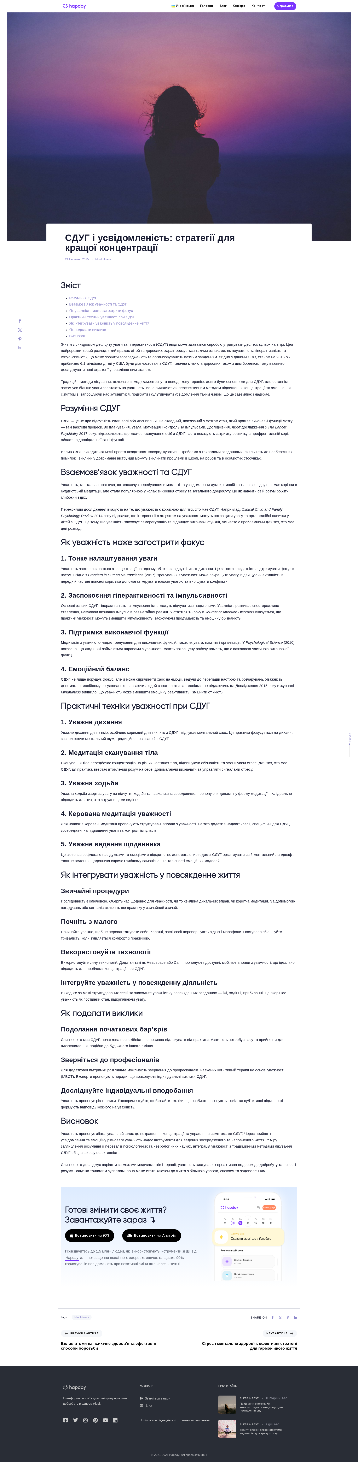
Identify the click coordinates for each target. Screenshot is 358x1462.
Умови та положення (195, 1420)
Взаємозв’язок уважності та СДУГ (98, 304)
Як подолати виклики (87, 330)
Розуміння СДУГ (83, 298)
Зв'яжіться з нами (157, 1398)
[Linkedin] (24, 347)
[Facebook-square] (65, 1420)
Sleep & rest (249, 1398)
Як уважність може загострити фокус (101, 311)
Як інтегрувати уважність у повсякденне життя (109, 323)
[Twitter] (24, 330)
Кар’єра (239, 6)
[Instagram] (85, 1420)
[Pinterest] (24, 339)
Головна (206, 6)
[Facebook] (24, 321)
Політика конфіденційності (157, 1420)
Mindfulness (103, 259)
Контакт (258, 6)
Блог (223, 6)
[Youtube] (105, 1420)
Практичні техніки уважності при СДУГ (102, 317)
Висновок (77, 336)
